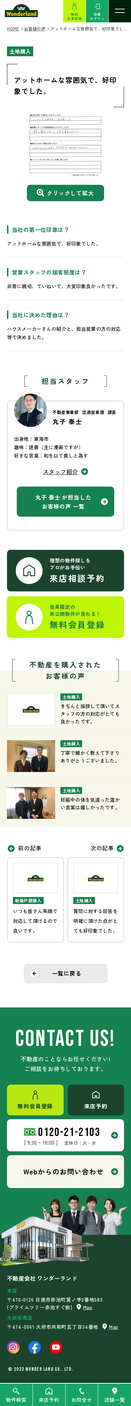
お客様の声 (35, 28)
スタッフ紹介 (60, 471)
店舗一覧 (114, 1399)
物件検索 (16, 1399)
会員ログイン (97, 16)
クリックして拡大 (70, 193)
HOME (13, 28)
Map (88, 1307)
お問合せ (81, 1399)
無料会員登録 (74, 16)
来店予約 (49, 1399)
